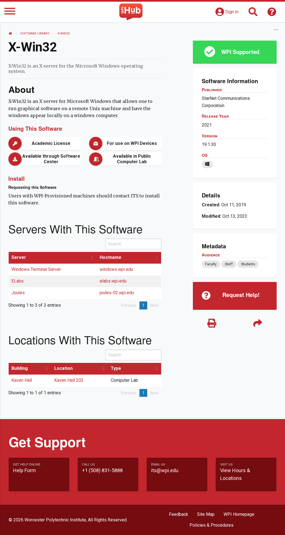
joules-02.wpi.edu (117, 292)
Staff (229, 264)
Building (19, 368)
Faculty (211, 264)
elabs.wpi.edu (113, 281)
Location (63, 368)
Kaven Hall (21, 380)
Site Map (206, 514)
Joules (18, 292)
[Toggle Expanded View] (276, 30)
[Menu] (9, 12)
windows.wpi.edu (116, 269)
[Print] (212, 323)
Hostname (110, 257)
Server (18, 257)
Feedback (178, 514)
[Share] (258, 323)
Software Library (35, 33)
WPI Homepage (238, 514)
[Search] (253, 13)
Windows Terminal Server (36, 269)
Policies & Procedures (212, 525)
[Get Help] (271, 13)
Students (248, 264)
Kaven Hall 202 (68, 380)
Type (116, 368)
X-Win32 (64, 33)
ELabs (17, 281)
